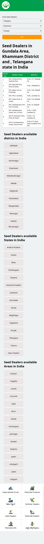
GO (22, 37)
